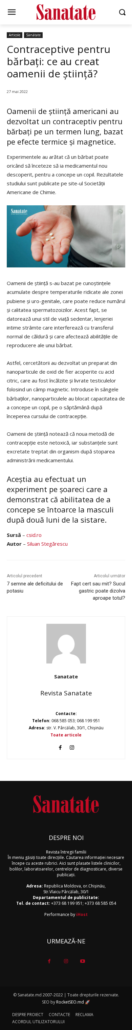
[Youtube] (82, 961)
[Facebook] (60, 745)
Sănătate (33, 35)
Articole (14, 35)
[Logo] (66, 12)
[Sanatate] (66, 643)
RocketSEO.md (70, 1002)
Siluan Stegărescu (47, 543)
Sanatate (66, 676)
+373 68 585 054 (100, 903)
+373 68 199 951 (67, 903)
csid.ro (34, 534)
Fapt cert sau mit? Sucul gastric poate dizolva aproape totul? (98, 591)
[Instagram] (71, 745)
